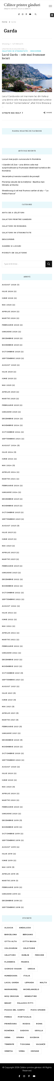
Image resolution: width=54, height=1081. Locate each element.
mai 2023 (6, 546)
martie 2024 (9, 479)
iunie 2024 (7, 459)
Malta (43, 983)
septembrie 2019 (11, 840)
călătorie (29, 948)
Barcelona (10, 935)
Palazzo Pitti (25, 1003)
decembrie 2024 (10, 419)
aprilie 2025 (9, 392)
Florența (9, 962)
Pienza (8, 1017)
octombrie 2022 (11, 593)
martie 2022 (9, 640)
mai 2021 (6, 707)
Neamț (7, 1003)
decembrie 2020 (10, 740)
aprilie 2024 (9, 472)
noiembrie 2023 (10, 506)
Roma (39, 1024)
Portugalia (24, 1017)
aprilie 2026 (9, 312)
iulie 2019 (7, 854)
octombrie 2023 (11, 512)
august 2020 (9, 767)
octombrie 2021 (11, 673)
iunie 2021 (7, 700)
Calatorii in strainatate (15, 51)
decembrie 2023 (10, 499)
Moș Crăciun (11, 996)
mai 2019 (6, 867)
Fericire (39, 955)
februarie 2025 (10, 405)
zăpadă (35, 1051)
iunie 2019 (7, 860)
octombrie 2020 (11, 753)
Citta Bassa (29, 941)
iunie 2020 (7, 780)
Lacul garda (11, 983)
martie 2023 (8, 559)
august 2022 (9, 606)
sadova (24, 1031)
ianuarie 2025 (9, 412)
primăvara (10, 1024)
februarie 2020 (10, 807)
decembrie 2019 (10, 820)
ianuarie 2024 (10, 492)
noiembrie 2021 (10, 666)
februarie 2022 (10, 646)
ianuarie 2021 (9, 733)
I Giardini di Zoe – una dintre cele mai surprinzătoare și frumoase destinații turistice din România (26, 168)
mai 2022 (7, 626)
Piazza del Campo (14, 1010)
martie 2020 (9, 800)
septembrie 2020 (11, 760)
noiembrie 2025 (10, 345)
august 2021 (9, 686)
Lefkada (29, 983)
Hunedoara (10, 976)
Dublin (25, 955)
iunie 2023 (7, 539)
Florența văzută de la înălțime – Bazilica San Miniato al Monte (23, 183)
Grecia (31, 969)
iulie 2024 (7, 452)
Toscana (25, 1044)
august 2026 (9, 285)
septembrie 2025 (11, 358)
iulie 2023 (7, 532)
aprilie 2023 (9, 553)
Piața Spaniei (38, 1010)
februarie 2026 (10, 325)
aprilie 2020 (9, 794)
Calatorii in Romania (14, 226)
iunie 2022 (7, 619)
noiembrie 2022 (10, 586)
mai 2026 (7, 305)
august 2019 (9, 847)
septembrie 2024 (11, 439)
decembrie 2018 (10, 901)
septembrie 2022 (11, 599)
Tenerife (9, 1044)
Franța (25, 962)
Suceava (34, 1037)
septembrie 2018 (11, 907)
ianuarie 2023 (9, 573)
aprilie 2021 (8, 713)
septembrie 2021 (11, 680)
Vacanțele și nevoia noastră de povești (20, 176)
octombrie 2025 (11, 352)
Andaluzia (25, 928)
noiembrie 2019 (10, 827)
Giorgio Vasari (13, 969)
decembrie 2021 (10, 660)
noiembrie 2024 (10, 425)
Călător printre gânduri (22, 4)
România (9, 1031)
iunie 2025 (7, 378)
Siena (7, 1037)
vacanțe (40, 1044)
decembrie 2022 (10, 579)
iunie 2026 (7, 298)
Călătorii (10, 955)
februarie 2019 (10, 887)
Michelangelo (31, 989)
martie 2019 (8, 881)
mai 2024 (7, 465)
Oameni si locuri (11, 246)
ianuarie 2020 (10, 814)
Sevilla (39, 1031)
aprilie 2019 (8, 874)
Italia (26, 976)
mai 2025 (6, 385)
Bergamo (28, 935)
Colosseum (10, 948)
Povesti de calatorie (14, 253)
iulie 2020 (7, 773)
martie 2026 (9, 318)
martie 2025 (8, 399)
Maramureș (10, 989)
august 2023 (9, 526)
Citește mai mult (11, 113)
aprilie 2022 (9, 633)
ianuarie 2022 (10, 653)
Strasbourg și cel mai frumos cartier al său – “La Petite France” (25, 192)
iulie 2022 (7, 613)
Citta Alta (10, 941)
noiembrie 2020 (10, 747)
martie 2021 (8, 720)
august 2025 (9, 365)
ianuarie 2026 (10, 332)
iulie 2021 (7, 693)
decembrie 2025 (10, 338)
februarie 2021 (10, 727)
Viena (22, 1051)
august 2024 (9, 445)
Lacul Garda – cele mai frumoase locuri (23, 57)
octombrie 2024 (11, 432)
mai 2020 (7, 787)
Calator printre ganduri (17, 219)
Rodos (26, 1024)
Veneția (8, 1051)
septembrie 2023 (11, 519)
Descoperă (35, 51)
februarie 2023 (10, 566)
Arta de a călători (13, 213)
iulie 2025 (7, 372)
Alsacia (8, 928)
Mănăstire (31, 996)
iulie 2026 (7, 291)
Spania (20, 1037)
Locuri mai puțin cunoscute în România (21, 159)
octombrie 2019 (11, 834)
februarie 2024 (10, 486)
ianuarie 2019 (9, 894)
